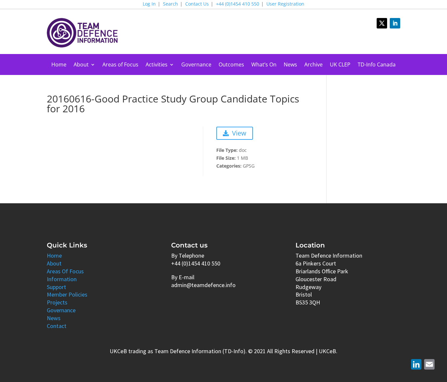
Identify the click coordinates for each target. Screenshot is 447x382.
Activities (157, 65)
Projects (57, 302)
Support (56, 287)
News (290, 65)
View (239, 133)
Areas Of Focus (65, 271)
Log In (149, 4)
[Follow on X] (382, 23)
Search (170, 4)
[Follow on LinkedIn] (395, 23)
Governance (196, 65)
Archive (313, 65)
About (81, 65)
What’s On (264, 65)
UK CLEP (340, 65)
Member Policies (67, 294)
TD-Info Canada (377, 65)
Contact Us (197, 4)
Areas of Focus (120, 65)
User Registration (285, 4)
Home (58, 65)
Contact (56, 326)
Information (62, 279)
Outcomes (231, 65)
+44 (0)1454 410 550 (237, 4)
